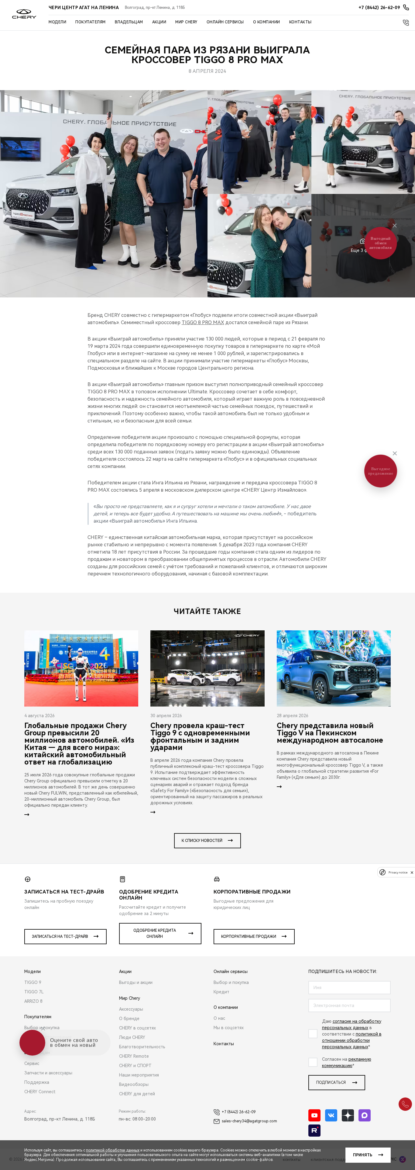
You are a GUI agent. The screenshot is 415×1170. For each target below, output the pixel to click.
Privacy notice (398, 872)
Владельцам (129, 22)
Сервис (31, 1063)
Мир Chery (186, 22)
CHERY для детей (137, 1093)
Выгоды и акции (136, 982)
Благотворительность (142, 1046)
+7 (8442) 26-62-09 (239, 1112)
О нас (219, 1018)
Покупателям (90, 22)
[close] (412, 872)
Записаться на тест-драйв (60, 936)
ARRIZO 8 (33, 1001)
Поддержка (36, 1082)
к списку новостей (202, 841)
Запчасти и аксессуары (48, 1072)
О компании (266, 22)
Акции (159, 22)
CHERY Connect (40, 1091)
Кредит (221, 991)
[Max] (364, 1115)
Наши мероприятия (139, 1075)
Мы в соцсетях (229, 1027)
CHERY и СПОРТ (135, 1065)
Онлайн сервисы (225, 22)
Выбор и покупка (42, 1027)
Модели (57, 22)
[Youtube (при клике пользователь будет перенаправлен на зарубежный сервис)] (314, 1115)
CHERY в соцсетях (137, 1028)
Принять (362, 1155)
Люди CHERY (132, 1037)
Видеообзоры (134, 1084)
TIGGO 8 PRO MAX (203, 322)
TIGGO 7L (34, 991)
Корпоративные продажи (248, 936)
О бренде (129, 1018)
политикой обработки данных (112, 1150)
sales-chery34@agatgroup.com (249, 1121)
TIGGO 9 (32, 982)
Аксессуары (131, 1009)
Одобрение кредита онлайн (154, 933)
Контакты (300, 22)
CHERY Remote (134, 1056)
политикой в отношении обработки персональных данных (352, 1040)
